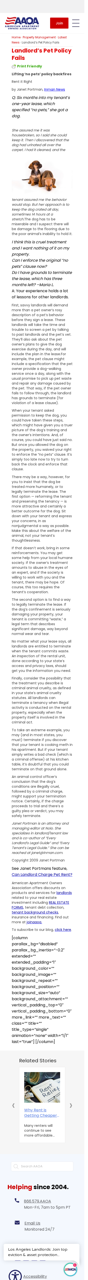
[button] (13, 1105)
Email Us (32, 1223)
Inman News (54, 89)
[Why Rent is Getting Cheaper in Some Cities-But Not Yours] (42, 1087)
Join (59, 23)
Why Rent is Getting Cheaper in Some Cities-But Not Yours (41, 1113)
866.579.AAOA (37, 1201)
